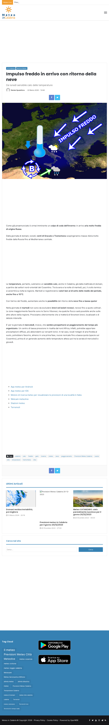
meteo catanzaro (9, 704)
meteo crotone (10, 663)
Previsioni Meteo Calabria (83, 456)
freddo (30, 456)
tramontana (27, 460)
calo (24, 456)
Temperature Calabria (11, 690)
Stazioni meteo (18, 403)
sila (8, 460)
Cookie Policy (52, 720)
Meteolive (9, 658)
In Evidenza (11, 68)
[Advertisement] (54, 41)
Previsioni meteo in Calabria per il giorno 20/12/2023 (36, 2)
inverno (43, 456)
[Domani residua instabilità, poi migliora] (21, 498)
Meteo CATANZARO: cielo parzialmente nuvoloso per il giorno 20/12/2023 (87, 512)
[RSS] (105, 720)
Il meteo (9, 650)
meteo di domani (9, 695)
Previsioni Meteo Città (18, 654)
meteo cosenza (25, 659)
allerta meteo (9, 681)
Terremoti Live (23, 704)
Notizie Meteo (22, 68)
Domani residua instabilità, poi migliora (19, 510)
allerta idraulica (23, 681)
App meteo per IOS (20, 391)
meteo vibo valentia (25, 695)
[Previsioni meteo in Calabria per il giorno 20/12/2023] (54, 505)
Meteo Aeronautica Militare (14, 677)
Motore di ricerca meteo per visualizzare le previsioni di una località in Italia (46, 395)
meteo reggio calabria (13, 668)
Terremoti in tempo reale (12, 708)
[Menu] (105, 13)
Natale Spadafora (18, 90)
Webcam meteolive (20, 399)
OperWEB (74, 720)
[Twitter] (57, 97)
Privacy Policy (39, 720)
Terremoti (15, 407)
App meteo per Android (22, 386)
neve (57, 456)
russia (97, 456)
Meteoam (8, 672)
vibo (34, 460)
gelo (37, 456)
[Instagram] (99, 720)
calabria (17, 456)
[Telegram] (102, 720)
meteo (51, 456)
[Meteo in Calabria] (8, 12)
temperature (16, 460)
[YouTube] (95, 720)
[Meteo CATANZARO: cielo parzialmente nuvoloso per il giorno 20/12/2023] (88, 498)
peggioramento (66, 456)
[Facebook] (51, 97)
